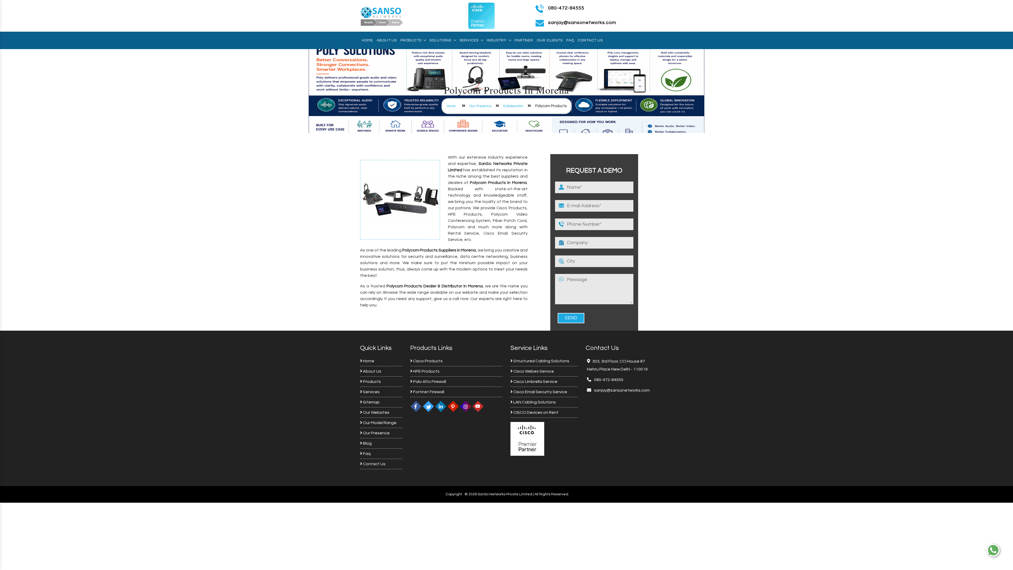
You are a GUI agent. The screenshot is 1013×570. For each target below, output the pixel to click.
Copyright (454, 494)
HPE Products (425, 371)
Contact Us (590, 40)
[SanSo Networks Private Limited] (382, 15)
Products (410, 40)
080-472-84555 (566, 8)
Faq (570, 40)
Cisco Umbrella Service (535, 381)
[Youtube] (478, 406)
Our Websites (375, 412)
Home (367, 40)
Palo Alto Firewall (429, 381)
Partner (524, 40)
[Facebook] (416, 406)
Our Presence (480, 106)
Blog (367, 443)
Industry (496, 40)
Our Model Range (379, 423)
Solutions (440, 40)
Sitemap (371, 402)
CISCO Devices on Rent (535, 412)
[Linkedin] (440, 406)
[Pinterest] (453, 406)
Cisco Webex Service (533, 371)
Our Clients (550, 40)
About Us (387, 40)
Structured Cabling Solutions (541, 361)
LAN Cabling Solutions (534, 402)
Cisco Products (427, 361)
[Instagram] (465, 406)
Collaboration (513, 106)
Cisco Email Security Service (540, 392)
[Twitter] (428, 406)
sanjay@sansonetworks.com (621, 390)
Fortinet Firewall (428, 392)
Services (469, 40)
